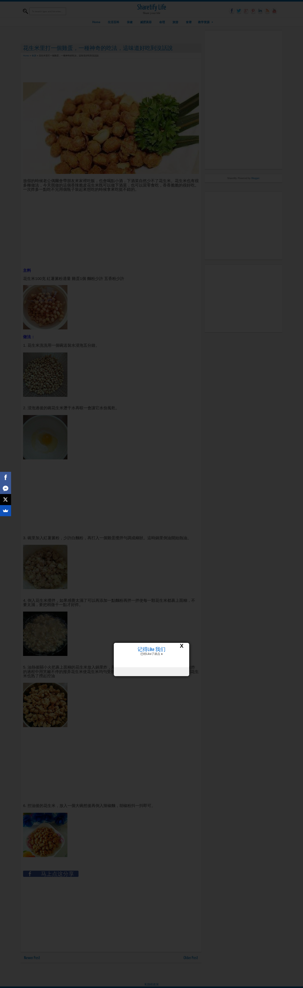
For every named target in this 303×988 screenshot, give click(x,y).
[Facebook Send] (5, 488)
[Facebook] (5, 477)
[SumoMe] (5, 510)
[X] (5, 499)
